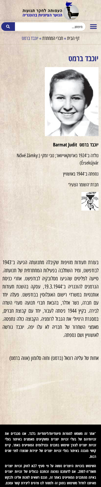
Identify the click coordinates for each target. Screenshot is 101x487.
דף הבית (73, 38)
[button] (93, 26)
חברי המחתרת (52, 38)
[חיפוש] (8, 26)
